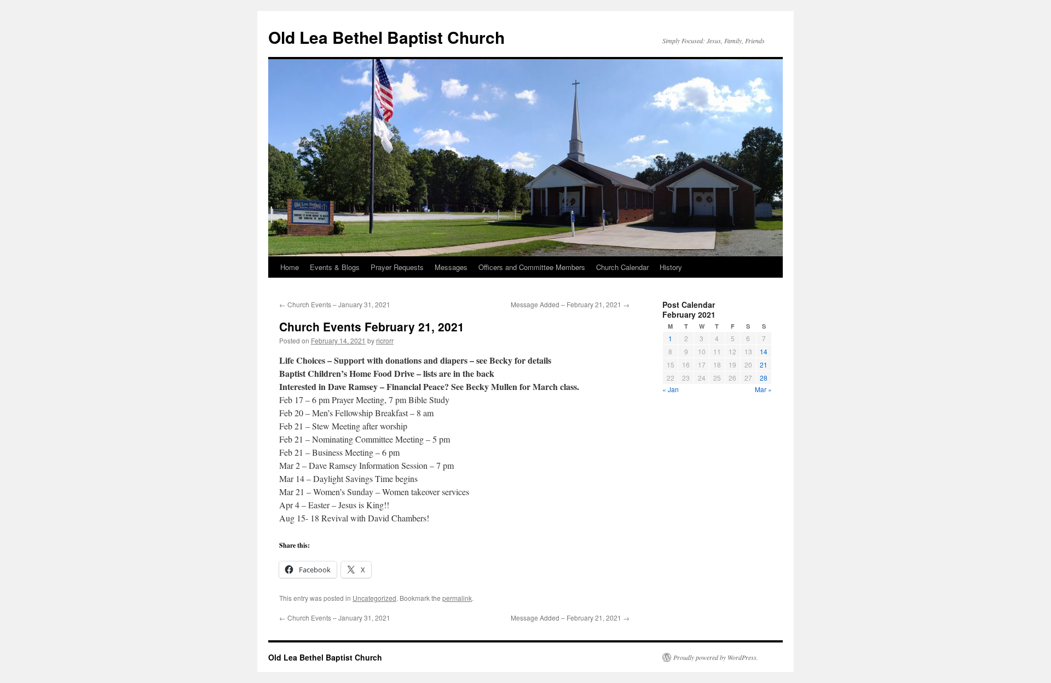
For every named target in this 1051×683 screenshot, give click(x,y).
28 (763, 377)
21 (763, 364)
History (671, 267)
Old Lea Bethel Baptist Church (386, 37)
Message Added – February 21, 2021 (570, 304)
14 (763, 351)
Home (289, 267)
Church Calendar (622, 267)
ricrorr (385, 340)
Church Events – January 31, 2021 (334, 304)
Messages (451, 267)
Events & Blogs (335, 267)
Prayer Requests (397, 267)
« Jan (670, 389)
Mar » (763, 389)
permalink (457, 597)
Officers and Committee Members (531, 267)
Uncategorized (374, 597)
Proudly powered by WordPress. (715, 657)
